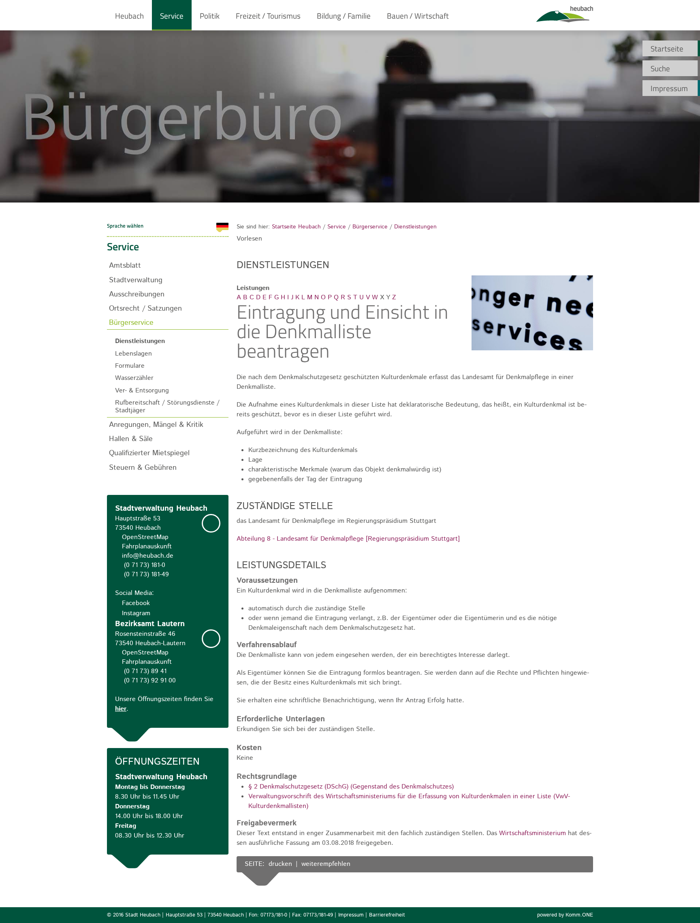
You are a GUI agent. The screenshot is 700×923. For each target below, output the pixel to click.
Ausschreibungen (136, 294)
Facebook (136, 603)
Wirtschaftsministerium (532, 833)
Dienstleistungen (415, 227)
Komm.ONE (579, 915)
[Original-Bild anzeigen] (532, 349)
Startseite (667, 48)
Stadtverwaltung (135, 280)
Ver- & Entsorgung (142, 390)
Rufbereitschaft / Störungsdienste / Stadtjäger (167, 406)
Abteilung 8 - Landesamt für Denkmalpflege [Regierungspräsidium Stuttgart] (348, 539)
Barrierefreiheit (387, 915)
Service (172, 15)
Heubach (129, 15)
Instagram (136, 613)
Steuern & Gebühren (143, 467)
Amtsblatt (125, 265)
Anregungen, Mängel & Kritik (156, 424)
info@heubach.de (147, 556)
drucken (280, 864)
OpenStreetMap (145, 537)
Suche (660, 68)
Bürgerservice (370, 227)
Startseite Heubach (296, 227)
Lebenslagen (133, 353)
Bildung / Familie (344, 15)
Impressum (669, 88)
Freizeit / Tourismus (268, 15)
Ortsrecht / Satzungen (145, 308)
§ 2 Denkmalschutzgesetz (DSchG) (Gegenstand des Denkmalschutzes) (351, 786)
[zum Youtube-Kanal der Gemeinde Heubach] (579, 864)
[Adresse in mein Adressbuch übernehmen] (211, 523)
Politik (210, 15)
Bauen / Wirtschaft (418, 15)
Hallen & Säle (131, 438)
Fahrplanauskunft (147, 546)
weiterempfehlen (325, 864)
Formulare (130, 366)
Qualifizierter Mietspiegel (149, 453)
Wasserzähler (134, 378)
